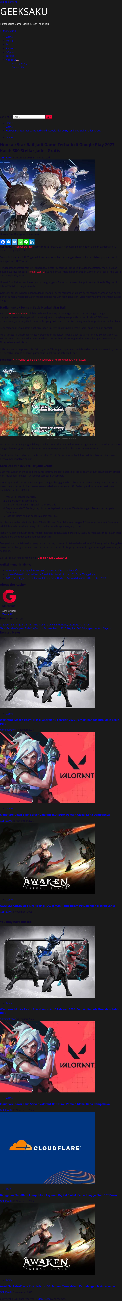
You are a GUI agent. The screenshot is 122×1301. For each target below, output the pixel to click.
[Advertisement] (61, 93)
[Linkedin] (32, 242)
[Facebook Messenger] (8, 242)
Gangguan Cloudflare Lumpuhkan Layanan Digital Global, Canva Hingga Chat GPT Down (58, 1195)
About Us (11, 59)
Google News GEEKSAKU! (52, 557)
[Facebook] (3, 242)
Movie (9, 40)
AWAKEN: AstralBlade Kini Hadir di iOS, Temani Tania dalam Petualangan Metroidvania (57, 905)
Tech (8, 44)
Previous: (45, 624)
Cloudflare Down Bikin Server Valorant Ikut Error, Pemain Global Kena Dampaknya (55, 814)
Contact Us (18, 67)
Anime (9, 48)
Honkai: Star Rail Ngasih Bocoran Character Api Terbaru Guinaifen (42, 570)
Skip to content (8, 1)
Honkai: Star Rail (24, 246)
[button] (8, 30)
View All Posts (10, 614)
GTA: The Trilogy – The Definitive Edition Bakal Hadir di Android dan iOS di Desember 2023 (56, 578)
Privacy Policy (19, 63)
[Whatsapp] (20, 242)
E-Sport (10, 52)
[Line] (26, 242)
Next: (55, 628)
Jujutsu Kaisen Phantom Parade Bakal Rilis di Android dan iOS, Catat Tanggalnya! (50, 574)
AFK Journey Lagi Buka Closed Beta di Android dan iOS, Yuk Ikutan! (49, 359)
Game (9, 36)
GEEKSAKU (24, 11)
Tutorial (10, 56)
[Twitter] (14, 242)
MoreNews (44, 1299)
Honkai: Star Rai (36, 271)
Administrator (8, 729)
